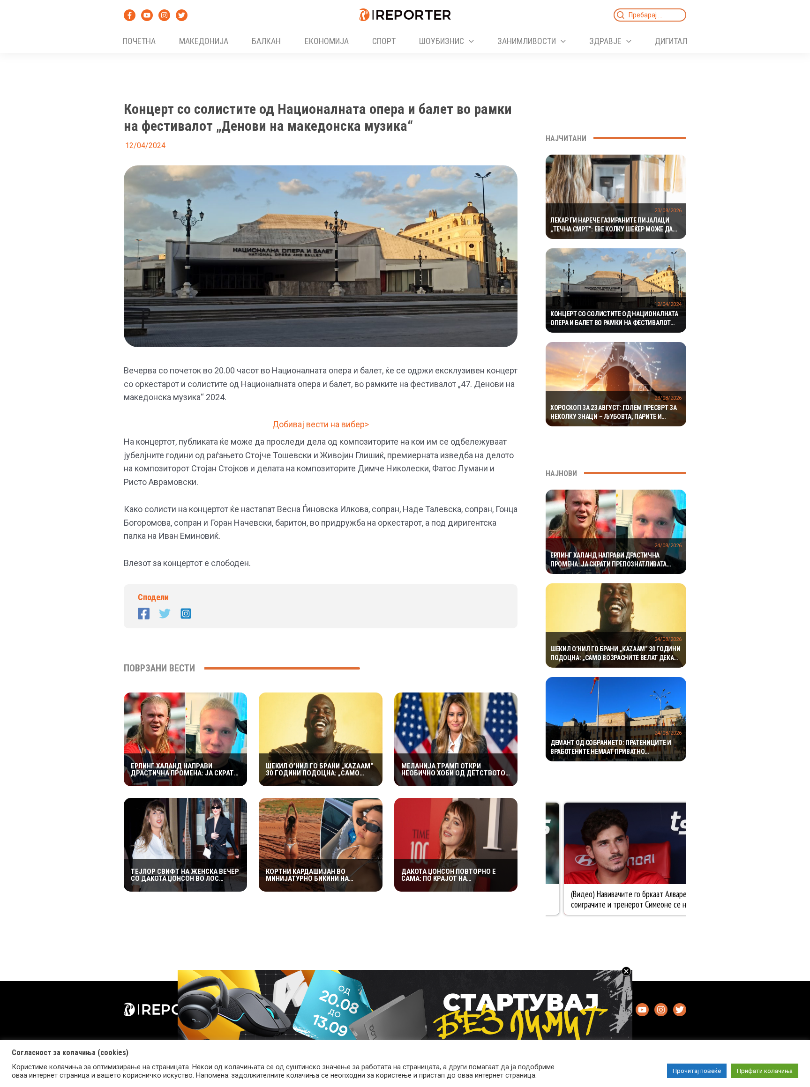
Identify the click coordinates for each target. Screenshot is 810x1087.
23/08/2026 (668, 211)
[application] (469, 41)
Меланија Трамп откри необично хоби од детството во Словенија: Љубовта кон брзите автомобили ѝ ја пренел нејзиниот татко (453, 770)
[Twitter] (182, 15)
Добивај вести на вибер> (320, 424)
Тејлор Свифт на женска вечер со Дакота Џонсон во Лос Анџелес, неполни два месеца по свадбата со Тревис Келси (185, 875)
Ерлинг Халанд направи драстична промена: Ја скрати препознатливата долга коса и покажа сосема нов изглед (185, 770)
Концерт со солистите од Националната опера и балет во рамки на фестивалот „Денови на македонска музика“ (614, 319)
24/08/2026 (668, 546)
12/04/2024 (668, 304)
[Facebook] (129, 15)
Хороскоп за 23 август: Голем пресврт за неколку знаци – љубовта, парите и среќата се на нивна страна (613, 413)
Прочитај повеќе (697, 1070)
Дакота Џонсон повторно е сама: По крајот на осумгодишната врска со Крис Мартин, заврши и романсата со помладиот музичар (455, 875)
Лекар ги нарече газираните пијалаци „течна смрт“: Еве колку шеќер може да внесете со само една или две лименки (611, 225)
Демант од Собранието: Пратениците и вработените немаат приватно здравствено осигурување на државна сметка (611, 748)
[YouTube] (147, 15)
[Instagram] (164, 15)
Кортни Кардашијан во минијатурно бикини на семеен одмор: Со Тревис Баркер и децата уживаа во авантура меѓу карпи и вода (315, 875)
